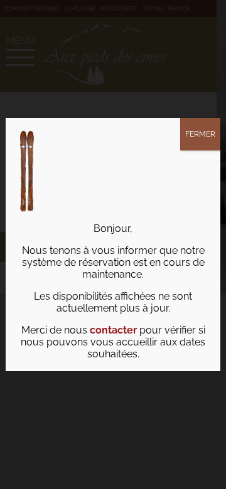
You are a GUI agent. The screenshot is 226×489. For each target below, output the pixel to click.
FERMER (200, 134)
